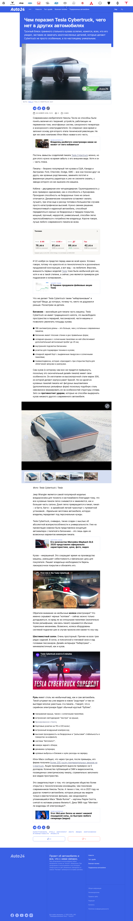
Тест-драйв (48, 9)
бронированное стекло (45, 722)
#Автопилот (62, 832)
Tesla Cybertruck (80, 155)
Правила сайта (93, 896)
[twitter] (43, 108)
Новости (38, 9)
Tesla (64, 271)
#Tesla (52, 832)
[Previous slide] (25, 437)
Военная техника (61, 9)
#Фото (71, 832)
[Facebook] (12, 915)
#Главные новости (41, 833)
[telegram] (34, 108)
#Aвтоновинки (90, 832)
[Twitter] (17, 915)
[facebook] (39, 108)
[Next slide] (107, 437)
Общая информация (94, 888)
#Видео (79, 832)
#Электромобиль (40, 832)
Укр (115, 9)
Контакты (91, 905)
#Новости (55, 833)
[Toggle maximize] (107, 406)
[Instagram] (31, 915)
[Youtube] (21, 915)
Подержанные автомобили (79, 9)
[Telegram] (26, 915)
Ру (122, 9)
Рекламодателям (93, 892)
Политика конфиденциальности (98, 909)
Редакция (91, 901)
